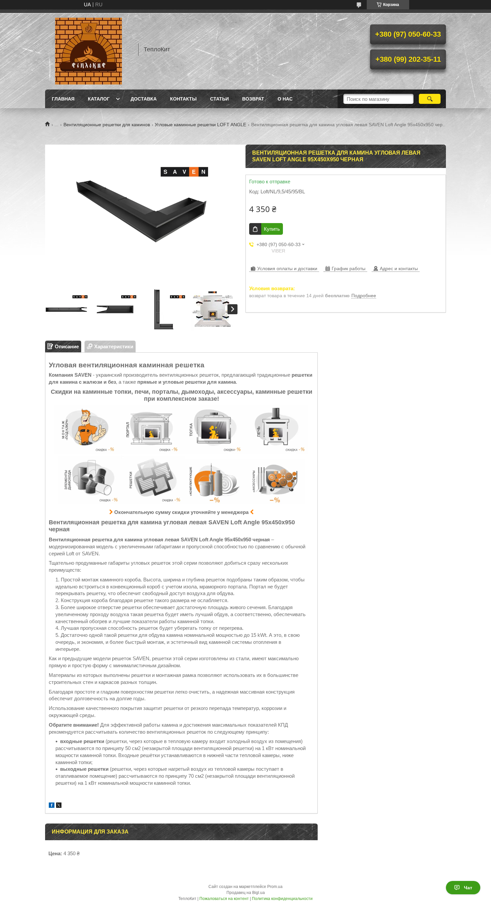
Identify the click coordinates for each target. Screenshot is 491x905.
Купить (272, 229)
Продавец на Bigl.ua (245, 892)
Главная (63, 99)
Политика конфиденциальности (282, 898)
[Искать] (430, 99)
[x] (58, 806)
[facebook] (51, 806)
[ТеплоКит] (88, 49)
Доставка (144, 99)
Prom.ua (275, 886)
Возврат (253, 99)
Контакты (183, 99)
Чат (468, 887)
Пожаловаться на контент (224, 898)
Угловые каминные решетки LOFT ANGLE (200, 124)
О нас (285, 99)
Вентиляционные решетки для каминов (106, 124)
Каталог (99, 99)
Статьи (219, 99)
